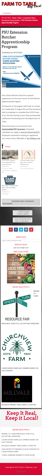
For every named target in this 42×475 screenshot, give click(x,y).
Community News (29, 18)
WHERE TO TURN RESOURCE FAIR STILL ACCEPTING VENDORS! (18, 435)
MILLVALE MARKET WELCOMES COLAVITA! (19, 446)
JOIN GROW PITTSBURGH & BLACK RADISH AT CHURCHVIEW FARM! (21, 450)
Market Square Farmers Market (23, 213)
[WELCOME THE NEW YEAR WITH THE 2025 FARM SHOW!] (10, 180)
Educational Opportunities (11, 20)
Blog (19, 18)
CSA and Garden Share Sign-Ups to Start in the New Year (27, 162)
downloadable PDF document (13, 129)
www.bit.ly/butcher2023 (30, 132)
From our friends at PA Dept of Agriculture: (23, 220)
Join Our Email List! (21, 248)
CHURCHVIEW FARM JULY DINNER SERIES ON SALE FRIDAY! (20, 441)
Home (14, 18)
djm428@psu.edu (33, 138)
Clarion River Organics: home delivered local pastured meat (9, 162)
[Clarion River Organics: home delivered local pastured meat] (10, 154)
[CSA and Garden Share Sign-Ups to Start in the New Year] (28, 154)
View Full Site (21, 471)
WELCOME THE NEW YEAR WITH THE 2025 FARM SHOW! (10, 188)
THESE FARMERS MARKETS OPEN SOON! (18, 455)
